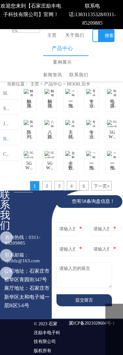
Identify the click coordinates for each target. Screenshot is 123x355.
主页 (34, 84)
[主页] (26, 31)
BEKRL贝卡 (78, 84)
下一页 (101, 186)
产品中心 (53, 84)
